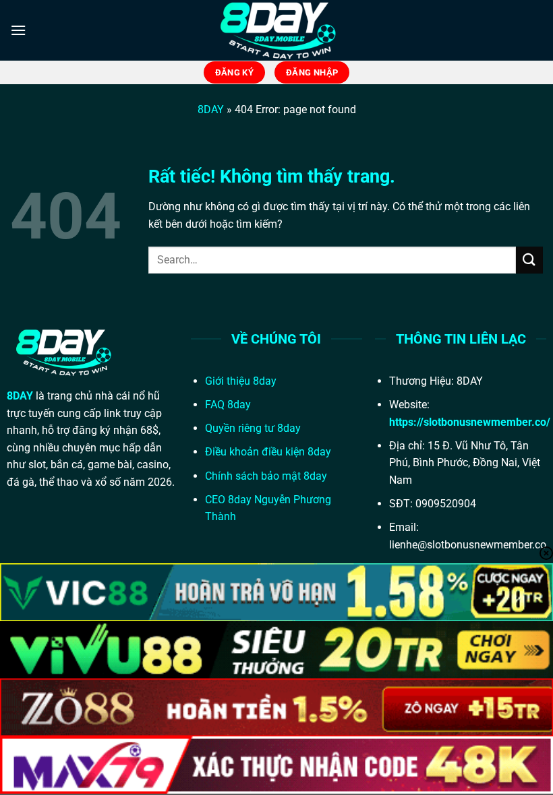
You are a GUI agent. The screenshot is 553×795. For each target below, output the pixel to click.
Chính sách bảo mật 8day (266, 476)
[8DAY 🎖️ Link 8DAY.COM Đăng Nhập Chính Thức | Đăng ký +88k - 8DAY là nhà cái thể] (276, 30)
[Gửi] (529, 260)
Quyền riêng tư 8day (253, 428)
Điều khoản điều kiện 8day (268, 451)
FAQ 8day (228, 404)
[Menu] (18, 29)
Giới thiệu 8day (240, 381)
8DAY (211, 109)
